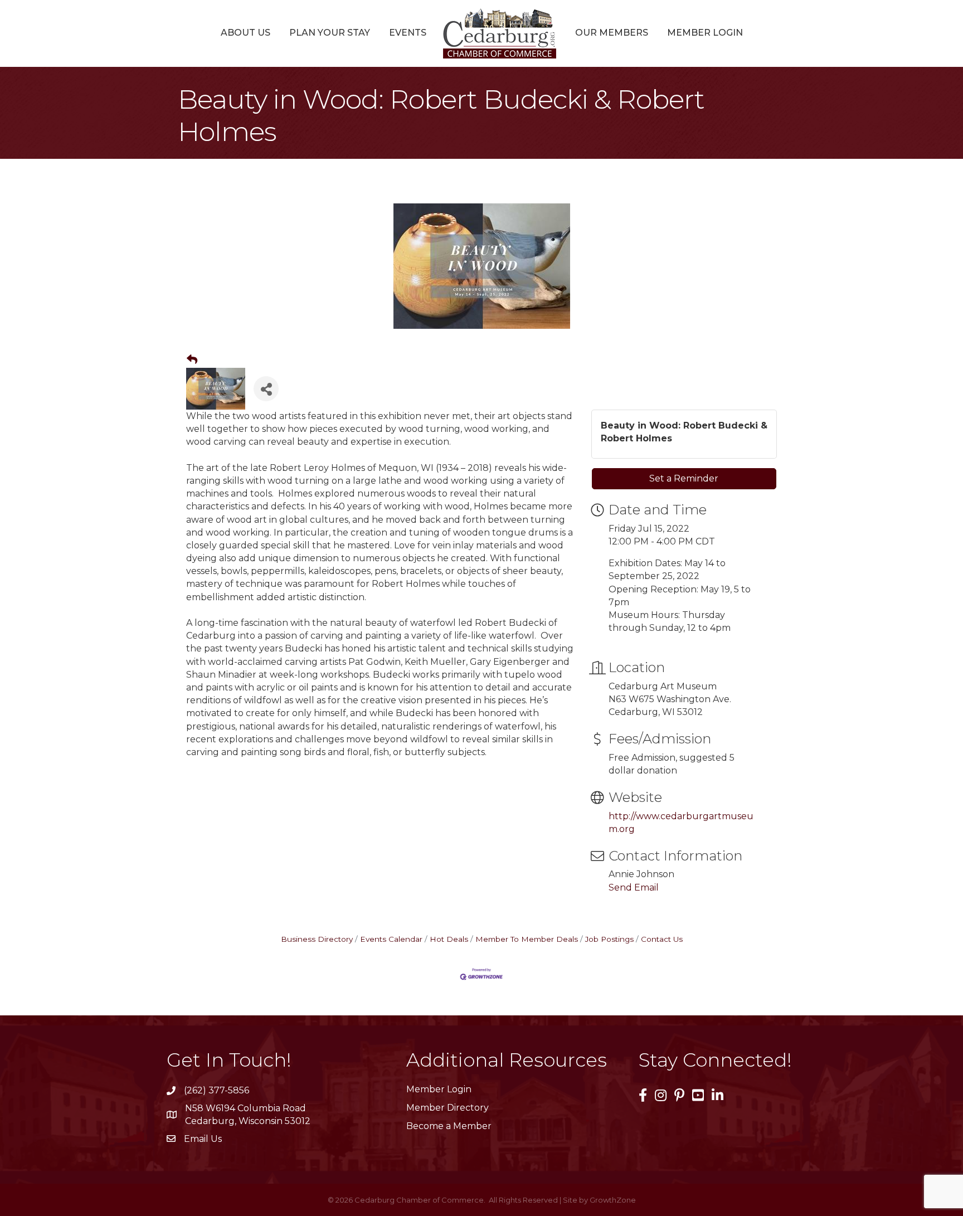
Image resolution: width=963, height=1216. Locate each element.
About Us (245, 32)
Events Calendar (391, 939)
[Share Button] (266, 388)
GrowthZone (613, 1199)
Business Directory (317, 939)
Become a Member (449, 1126)
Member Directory (447, 1107)
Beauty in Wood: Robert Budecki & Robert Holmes (684, 432)
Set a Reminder (683, 478)
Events (407, 32)
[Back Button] (192, 360)
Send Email (634, 887)
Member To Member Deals (526, 939)
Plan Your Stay (329, 32)
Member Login (705, 32)
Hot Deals (449, 939)
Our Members (611, 32)
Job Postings (609, 939)
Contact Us (662, 939)
